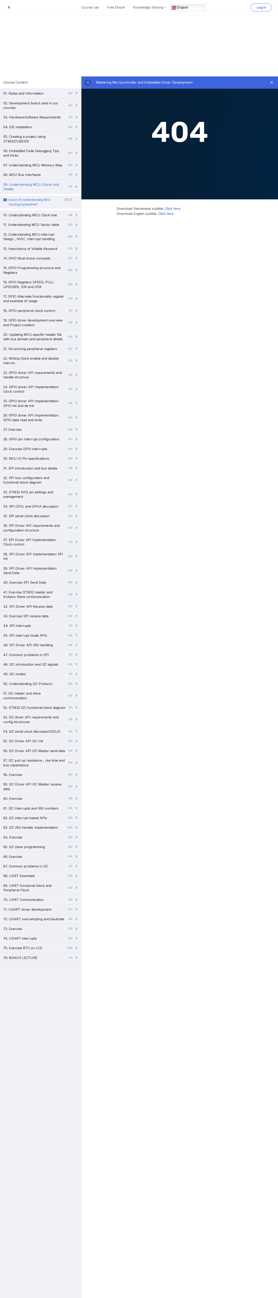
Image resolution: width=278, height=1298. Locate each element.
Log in (261, 7)
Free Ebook (116, 7)
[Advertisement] (139, 45)
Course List (90, 7)
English (182, 7)
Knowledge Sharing (148, 7)
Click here (172, 209)
